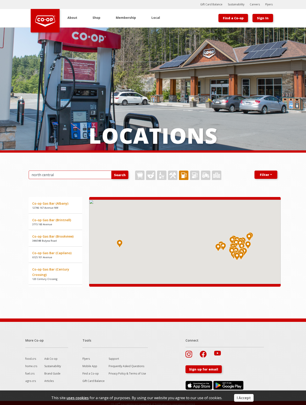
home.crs (31, 366)
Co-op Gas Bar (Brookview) (52, 236)
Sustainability (236, 4)
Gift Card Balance (211, 4)
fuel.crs (29, 373)
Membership (126, 17)
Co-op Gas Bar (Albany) (50, 203)
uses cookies (78, 397)
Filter (264, 175)
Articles (49, 381)
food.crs (30, 359)
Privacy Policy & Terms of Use (127, 373)
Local (155, 17)
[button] (242, 247)
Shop (96, 17)
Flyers (269, 4)
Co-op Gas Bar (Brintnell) (51, 220)
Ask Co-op (51, 359)
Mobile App (89, 366)
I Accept (244, 397)
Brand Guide (52, 373)
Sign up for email (203, 369)
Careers (255, 4)
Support (114, 359)
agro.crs (30, 381)
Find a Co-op (233, 18)
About (72, 17)
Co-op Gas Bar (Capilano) (51, 253)
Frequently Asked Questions (126, 366)
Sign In (263, 18)
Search (120, 175)
